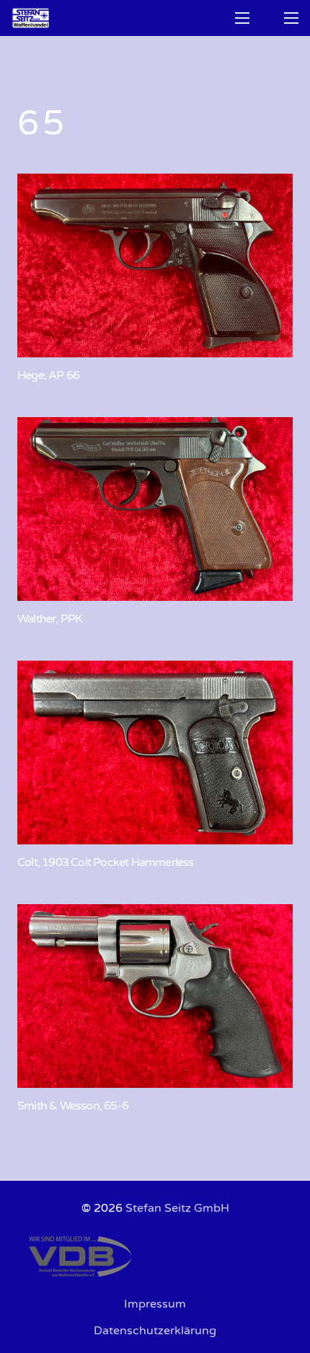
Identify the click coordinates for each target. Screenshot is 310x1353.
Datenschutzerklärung (155, 1330)
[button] (242, 18)
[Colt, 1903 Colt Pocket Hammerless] (155, 752)
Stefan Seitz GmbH (177, 1208)
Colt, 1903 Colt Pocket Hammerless (105, 862)
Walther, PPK (49, 619)
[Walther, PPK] (155, 509)
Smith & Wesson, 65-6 (72, 1106)
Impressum (155, 1304)
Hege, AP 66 (48, 375)
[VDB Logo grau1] (155, 1256)
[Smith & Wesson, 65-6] (155, 996)
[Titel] (31, 18)
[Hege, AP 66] (155, 265)
